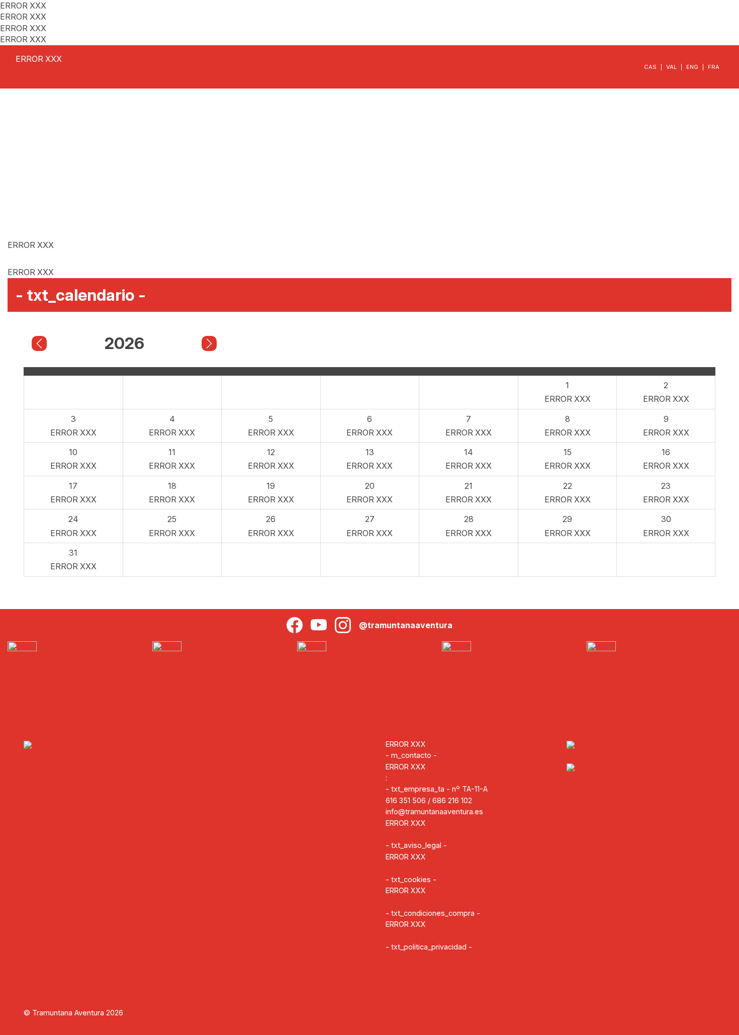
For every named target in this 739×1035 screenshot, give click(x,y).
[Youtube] (319, 625)
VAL (671, 66)
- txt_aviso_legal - (416, 845)
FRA (713, 66)
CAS (650, 66)
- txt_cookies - (411, 879)
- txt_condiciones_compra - (433, 913)
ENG (692, 66)
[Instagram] (343, 625)
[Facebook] (295, 625)
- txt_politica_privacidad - (429, 946)
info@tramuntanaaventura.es (434, 811)
